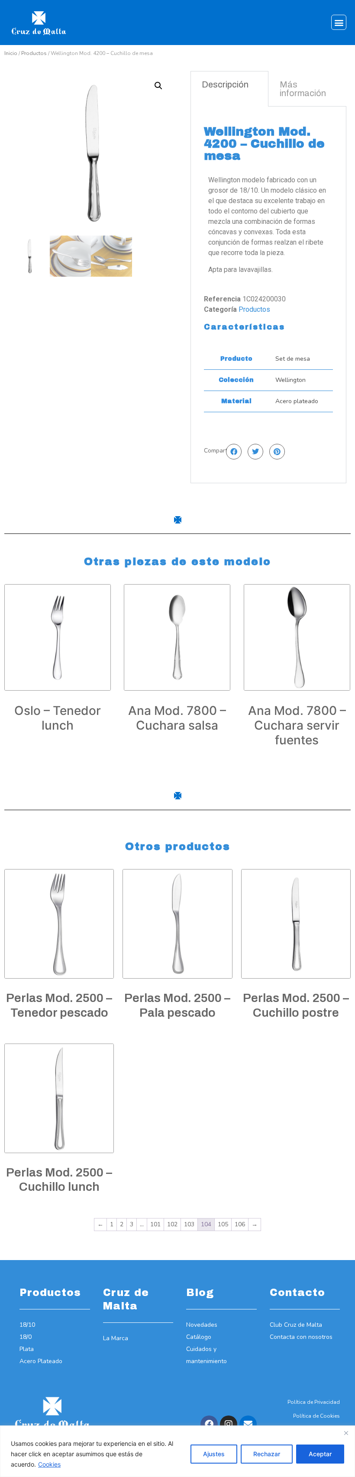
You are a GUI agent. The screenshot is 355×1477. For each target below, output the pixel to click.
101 (155, 1224)
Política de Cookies (316, 1415)
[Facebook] (209, 1424)
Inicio (10, 53)
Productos (34, 53)
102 (172, 1224)
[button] (338, 22)
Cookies (49, 1464)
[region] (177, 1451)
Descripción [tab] (225, 84)
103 (189, 1224)
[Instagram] (228, 1424)
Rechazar (266, 1454)
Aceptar (320, 1454)
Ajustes (214, 1454)
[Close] (346, 1433)
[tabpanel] (268, 295)
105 (223, 1224)
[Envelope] (248, 1424)
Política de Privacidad (313, 1402)
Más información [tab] (303, 89)
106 (240, 1224)
